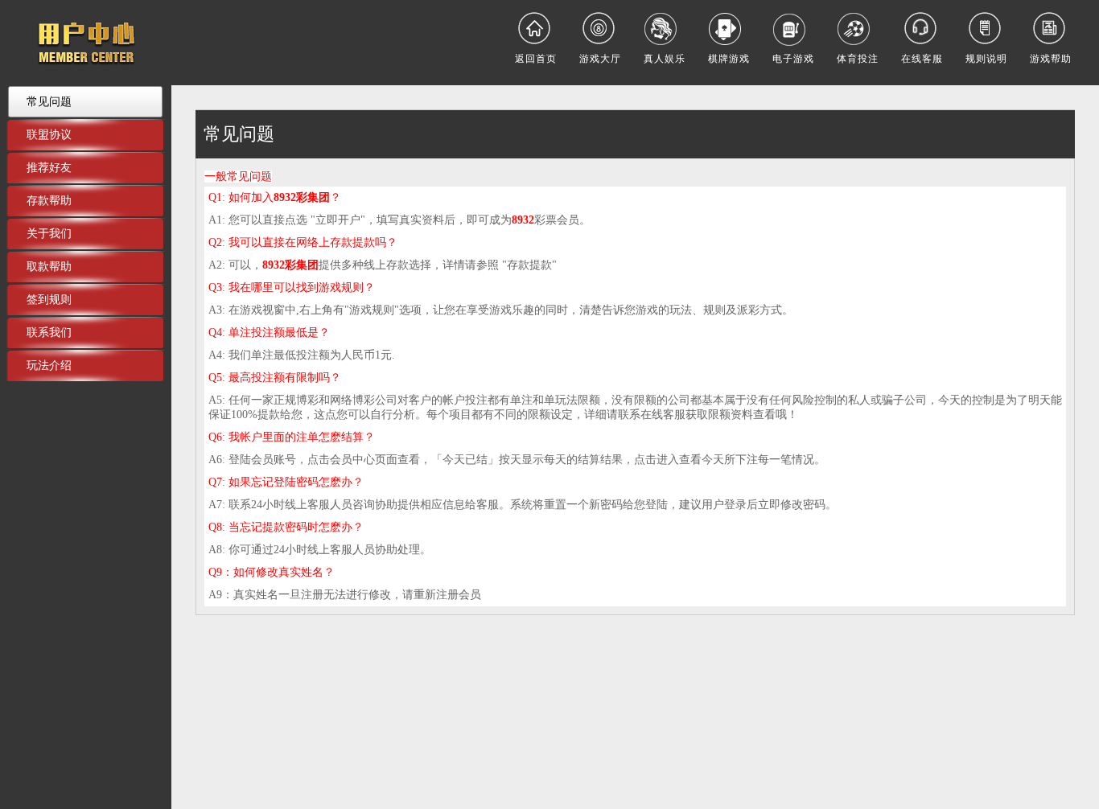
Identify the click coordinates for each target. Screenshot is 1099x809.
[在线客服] (922, 28)
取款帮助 (49, 266)
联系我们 (49, 332)
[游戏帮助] (1051, 28)
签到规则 (49, 299)
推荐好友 (49, 167)
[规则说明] (986, 28)
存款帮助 (49, 200)
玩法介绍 (49, 365)
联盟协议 (49, 134)
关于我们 (49, 233)
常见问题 (49, 101)
